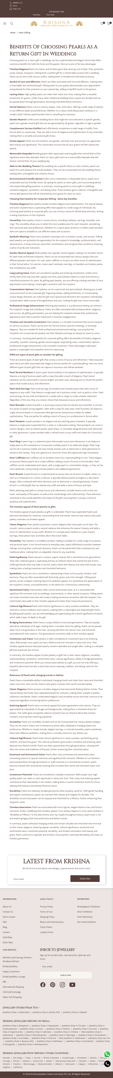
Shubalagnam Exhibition (88, 906)
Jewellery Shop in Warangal (62, 1035)
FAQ (5, 922)
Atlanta (93, 1057)
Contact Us (8, 911)
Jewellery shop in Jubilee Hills (46, 1012)
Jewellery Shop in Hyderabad (16, 1012)
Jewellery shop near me (99, 1038)
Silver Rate (50, 15)
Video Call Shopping (12, 997)
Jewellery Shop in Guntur (31, 1028)
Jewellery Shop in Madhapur (50, 1041)
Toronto (16, 1064)
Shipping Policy (47, 916)
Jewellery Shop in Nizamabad (91, 1035)
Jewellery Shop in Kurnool (85, 1028)
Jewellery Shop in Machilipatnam (31, 1035)
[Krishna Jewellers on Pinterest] (53, 985)
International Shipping (13, 986)
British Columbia (51, 1057)
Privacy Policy (46, 906)
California (17, 1067)
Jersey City (38, 1061)
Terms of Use (46, 911)
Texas (28, 1057)
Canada (6, 1057)
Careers (6, 932)
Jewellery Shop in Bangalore (16, 1025)
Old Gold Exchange (12, 992)
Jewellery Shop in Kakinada (38, 1032)
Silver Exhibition (84, 911)
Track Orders (46, 927)
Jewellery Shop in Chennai (44, 1038)
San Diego (17, 1057)
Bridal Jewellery (10, 966)
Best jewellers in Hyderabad (72, 1038)
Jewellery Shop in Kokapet (75, 1012)
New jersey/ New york (66, 1061)
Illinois (16, 1061)
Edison (49, 1061)
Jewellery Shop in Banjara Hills (20, 1041)
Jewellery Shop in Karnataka (16, 1038)
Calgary (81, 1064)
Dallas (92, 1061)
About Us (7, 906)
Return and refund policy (52, 922)
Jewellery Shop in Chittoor (66, 1032)
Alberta (58, 1064)
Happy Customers (11, 971)
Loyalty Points (46, 932)
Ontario (6, 1064)
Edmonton (93, 1064)
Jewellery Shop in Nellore (58, 1028)
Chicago (6, 1061)
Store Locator (9, 916)
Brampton (82, 1057)
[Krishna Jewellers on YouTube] (73, 985)
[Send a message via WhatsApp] (107, 1054)
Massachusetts (45, 1064)
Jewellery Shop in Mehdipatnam (33, 1044)
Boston (102, 1061)
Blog (5, 927)
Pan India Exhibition (86, 922)
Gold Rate (36, 15)
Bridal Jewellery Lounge (14, 976)
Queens (26, 1061)
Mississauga (29, 1064)
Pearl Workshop (84, 916)
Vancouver (70, 1064)
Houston (83, 1061)
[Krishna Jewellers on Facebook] (43, 985)
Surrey (37, 1057)
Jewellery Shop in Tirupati (74, 1025)
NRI (4, 981)
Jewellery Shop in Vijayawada (45, 1025)
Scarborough (68, 1057)
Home (12, 32)
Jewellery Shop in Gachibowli (79, 1041)
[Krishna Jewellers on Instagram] (63, 985)
